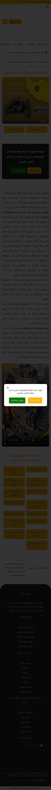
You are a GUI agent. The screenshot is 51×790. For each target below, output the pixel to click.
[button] (8, 388)
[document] (25, 395)
